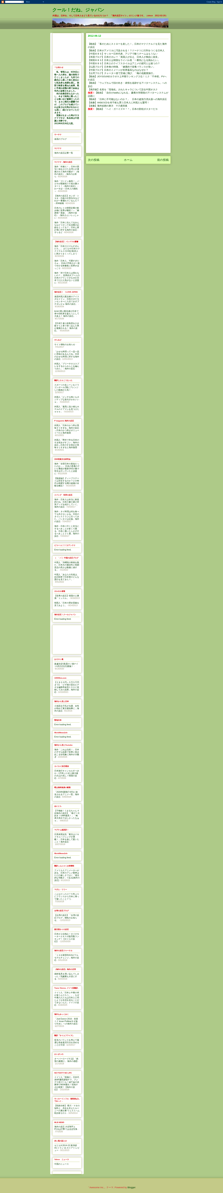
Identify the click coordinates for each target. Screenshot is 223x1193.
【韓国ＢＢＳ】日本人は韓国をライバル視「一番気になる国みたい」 (124, 60)
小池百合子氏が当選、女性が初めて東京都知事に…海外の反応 (66, 708)
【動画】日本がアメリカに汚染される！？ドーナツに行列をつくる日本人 (126, 50)
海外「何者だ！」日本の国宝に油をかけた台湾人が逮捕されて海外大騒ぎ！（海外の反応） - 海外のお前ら (66, 171)
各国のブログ (60, 139)
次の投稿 (93, 159)
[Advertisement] (128, 135)
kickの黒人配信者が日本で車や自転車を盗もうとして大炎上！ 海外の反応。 (66, 313)
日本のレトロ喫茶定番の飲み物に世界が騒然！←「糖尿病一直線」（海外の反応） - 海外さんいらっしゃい (66, 213)
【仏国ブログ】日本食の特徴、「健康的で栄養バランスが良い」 (121, 66)
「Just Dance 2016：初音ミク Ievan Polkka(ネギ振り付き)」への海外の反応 (66, 1021)
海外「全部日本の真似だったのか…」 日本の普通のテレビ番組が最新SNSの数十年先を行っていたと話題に (67, 469)
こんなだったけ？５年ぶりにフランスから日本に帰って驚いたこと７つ (66, 896)
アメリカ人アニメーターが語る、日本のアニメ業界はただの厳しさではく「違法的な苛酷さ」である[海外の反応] (67, 875)
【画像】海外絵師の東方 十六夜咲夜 (107, 106)
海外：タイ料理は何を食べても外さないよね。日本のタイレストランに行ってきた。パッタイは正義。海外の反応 (66, 516)
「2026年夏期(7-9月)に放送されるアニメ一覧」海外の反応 (66, 794)
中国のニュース (61, 1164)
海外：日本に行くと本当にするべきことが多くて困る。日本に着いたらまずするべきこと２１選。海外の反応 (66, 531)
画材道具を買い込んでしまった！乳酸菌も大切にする (66, 976)
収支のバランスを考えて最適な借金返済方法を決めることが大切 (66, 1042)
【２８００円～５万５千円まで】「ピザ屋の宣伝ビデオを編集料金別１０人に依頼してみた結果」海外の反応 (66, 687)
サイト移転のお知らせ (64, 344)
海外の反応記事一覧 (63, 153)
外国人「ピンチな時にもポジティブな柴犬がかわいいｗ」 (66, 399)
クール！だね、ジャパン (78, 9)
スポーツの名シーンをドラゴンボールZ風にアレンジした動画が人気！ (66, 387)
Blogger (131, 1187)
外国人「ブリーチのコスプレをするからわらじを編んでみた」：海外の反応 (66, 366)
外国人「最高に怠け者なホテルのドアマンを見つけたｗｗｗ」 (66, 409)
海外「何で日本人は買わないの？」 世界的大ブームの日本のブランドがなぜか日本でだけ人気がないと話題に (67, 278)
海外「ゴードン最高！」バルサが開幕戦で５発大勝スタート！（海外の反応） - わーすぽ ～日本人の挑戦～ (66, 186)
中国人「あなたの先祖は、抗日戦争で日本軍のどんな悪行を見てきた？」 (66, 577)
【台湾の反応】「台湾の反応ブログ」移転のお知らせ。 (66, 917)
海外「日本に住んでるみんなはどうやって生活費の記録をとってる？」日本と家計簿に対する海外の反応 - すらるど (66, 227)
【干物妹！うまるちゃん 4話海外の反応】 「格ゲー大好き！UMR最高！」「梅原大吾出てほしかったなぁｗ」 (67, 816)
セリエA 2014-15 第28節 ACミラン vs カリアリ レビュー (66, 1147)
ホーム (128, 159)
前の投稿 (163, 159)
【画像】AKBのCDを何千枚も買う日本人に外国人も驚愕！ (118, 102)
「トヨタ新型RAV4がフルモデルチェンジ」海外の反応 (66, 957)
